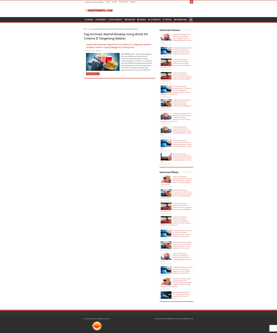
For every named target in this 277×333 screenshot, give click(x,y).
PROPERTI (102, 19)
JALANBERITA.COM (187, 319)
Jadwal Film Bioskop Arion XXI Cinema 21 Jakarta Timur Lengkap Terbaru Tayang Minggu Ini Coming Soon (176, 38)
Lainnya (100, 51)
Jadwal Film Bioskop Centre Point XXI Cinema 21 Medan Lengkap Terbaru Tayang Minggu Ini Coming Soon (182, 245)
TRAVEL (168, 19)
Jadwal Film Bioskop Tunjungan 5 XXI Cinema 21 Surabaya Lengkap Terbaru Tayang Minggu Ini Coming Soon (176, 144)
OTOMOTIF (156, 19)
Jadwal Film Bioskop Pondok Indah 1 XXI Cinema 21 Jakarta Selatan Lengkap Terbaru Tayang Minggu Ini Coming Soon (176, 194)
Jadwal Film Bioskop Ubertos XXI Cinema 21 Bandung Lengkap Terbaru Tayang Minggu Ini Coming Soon (176, 131)
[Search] (191, 2)
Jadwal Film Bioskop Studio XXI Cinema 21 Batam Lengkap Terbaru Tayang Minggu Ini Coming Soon (182, 233)
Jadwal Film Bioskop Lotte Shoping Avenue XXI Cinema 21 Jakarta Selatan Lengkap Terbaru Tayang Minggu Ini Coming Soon (176, 283)
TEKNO (143, 19)
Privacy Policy (123, 2)
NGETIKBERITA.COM (170, 319)
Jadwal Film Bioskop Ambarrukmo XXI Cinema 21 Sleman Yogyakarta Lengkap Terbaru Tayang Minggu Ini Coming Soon (176, 90)
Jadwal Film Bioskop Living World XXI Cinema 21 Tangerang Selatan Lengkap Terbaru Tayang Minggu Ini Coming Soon (118, 46)
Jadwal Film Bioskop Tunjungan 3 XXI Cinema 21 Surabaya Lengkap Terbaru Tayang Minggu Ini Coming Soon (176, 158)
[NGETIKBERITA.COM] (99, 10)
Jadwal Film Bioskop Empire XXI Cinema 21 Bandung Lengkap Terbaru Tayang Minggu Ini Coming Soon (182, 270)
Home (108, 2)
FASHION (131, 19)
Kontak (114, 2)
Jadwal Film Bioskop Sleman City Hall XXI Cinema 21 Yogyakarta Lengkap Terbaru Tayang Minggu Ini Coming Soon (175, 221)
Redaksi (132, 2)
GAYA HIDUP (116, 19)
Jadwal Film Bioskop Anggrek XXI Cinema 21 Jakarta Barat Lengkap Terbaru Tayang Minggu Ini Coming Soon (176, 63)
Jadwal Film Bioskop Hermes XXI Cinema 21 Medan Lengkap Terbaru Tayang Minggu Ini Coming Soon (176, 258)
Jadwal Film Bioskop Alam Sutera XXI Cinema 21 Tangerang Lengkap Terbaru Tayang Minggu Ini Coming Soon (176, 104)
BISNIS (90, 19)
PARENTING (181, 19)
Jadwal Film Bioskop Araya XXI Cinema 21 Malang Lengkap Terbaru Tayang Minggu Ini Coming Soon (182, 51)
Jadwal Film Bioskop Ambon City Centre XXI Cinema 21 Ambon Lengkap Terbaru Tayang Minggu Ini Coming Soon (176, 77)
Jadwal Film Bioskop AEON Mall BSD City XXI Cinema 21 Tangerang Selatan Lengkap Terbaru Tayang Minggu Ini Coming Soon (176, 117)
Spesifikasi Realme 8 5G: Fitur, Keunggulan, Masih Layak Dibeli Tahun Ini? (181, 294)
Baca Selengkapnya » (92, 74)
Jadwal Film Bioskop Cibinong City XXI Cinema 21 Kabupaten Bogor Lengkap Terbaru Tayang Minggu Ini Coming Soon (176, 180)
